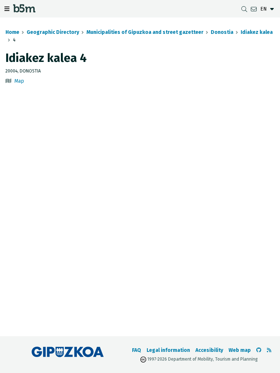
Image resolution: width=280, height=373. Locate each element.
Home (12, 32)
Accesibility (209, 350)
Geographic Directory (53, 32)
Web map (240, 350)
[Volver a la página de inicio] (24, 10)
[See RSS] (269, 350)
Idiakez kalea (257, 32)
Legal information (168, 350)
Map (19, 81)
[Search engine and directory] (244, 9)
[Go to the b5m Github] (258, 350)
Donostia (222, 32)
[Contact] (254, 9)
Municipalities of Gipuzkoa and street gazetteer (144, 32)
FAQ (136, 350)
